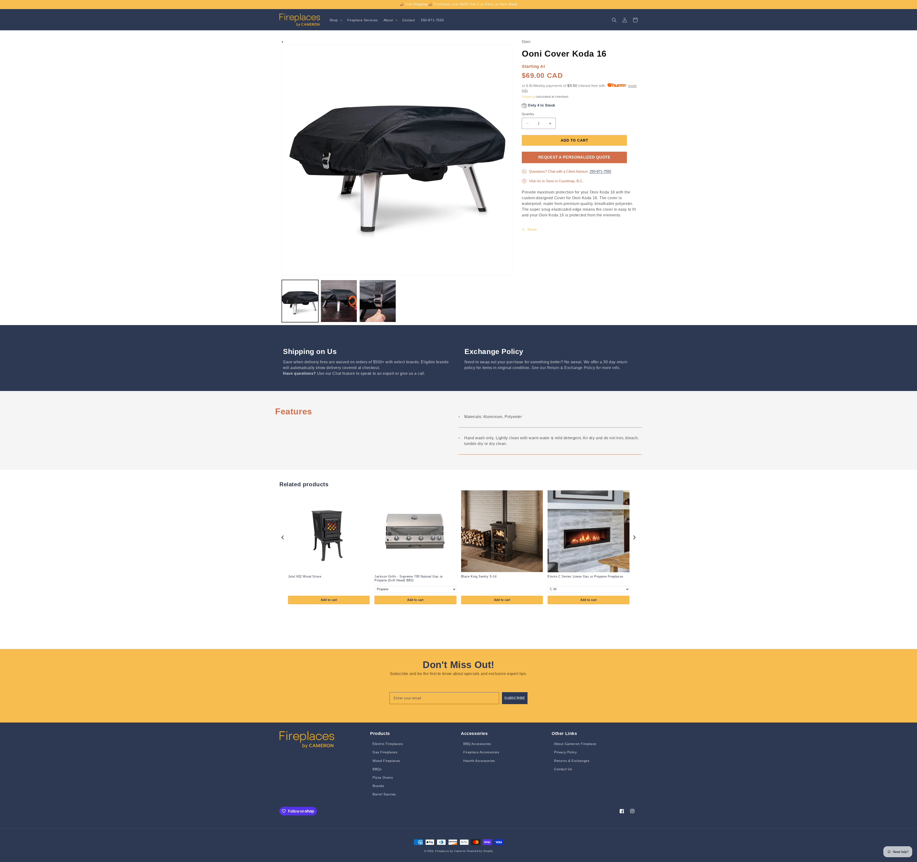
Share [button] (532, 229)
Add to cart (329, 600)
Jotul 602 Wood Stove (304, 576)
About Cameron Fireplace (575, 744)
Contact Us (563, 769)
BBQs (377, 769)
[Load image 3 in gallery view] (377, 301)
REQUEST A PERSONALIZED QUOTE (574, 157)
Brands (378, 786)
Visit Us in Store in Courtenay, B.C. (556, 181)
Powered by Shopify (480, 851)
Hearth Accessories (479, 761)
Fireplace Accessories (481, 752)
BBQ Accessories (477, 744)
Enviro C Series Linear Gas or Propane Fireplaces (586, 576)
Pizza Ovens (383, 777)
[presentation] (282, 537)
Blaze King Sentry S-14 (479, 576)
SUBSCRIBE (514, 698)
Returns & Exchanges (571, 761)
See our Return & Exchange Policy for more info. (576, 368)
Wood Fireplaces (386, 761)
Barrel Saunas (384, 794)
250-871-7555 (600, 171)
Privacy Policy (565, 752)
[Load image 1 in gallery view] (300, 301)
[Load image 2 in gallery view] (339, 301)
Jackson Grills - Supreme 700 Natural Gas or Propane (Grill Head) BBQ (408, 578)
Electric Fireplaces (388, 744)
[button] (335, 20)
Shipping (528, 96)
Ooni (526, 42)
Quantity (528, 114)
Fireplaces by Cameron (450, 851)
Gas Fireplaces (385, 752)
